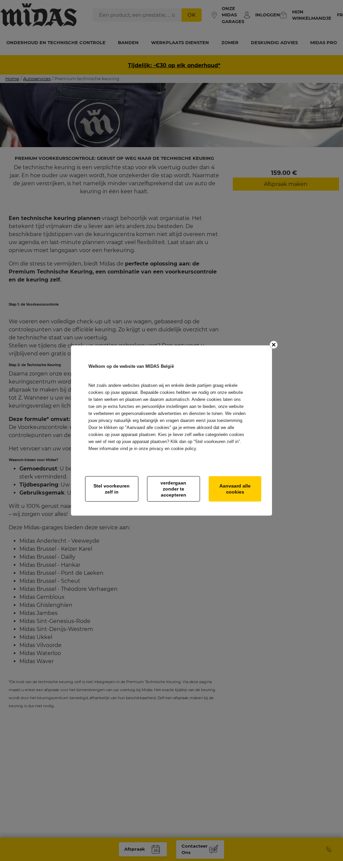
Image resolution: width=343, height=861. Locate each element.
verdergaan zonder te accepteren (173, 489)
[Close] (274, 345)
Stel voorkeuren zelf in (111, 489)
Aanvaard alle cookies (235, 489)
